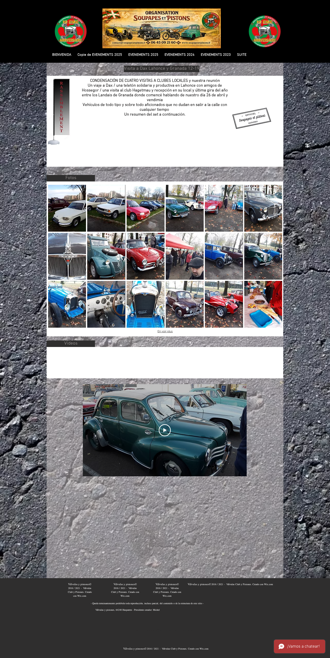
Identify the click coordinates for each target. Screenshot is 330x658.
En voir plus (165, 331)
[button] (99, 55)
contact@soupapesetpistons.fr (170, 630)
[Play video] (165, 430)
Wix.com (81, 595)
